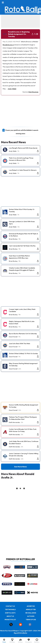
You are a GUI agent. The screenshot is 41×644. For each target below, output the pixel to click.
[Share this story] (32, 34)
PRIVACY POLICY (10, 619)
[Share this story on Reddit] (37, 34)
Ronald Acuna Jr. (8, 45)
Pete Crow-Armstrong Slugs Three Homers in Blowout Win (21, 159)
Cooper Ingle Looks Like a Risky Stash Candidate (22, 310)
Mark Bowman (33, 92)
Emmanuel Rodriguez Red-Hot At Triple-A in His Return (23, 235)
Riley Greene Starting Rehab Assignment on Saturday (23, 364)
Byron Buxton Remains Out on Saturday (23, 334)
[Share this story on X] (35, 34)
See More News (20, 467)
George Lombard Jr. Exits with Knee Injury (22, 222)
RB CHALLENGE (30, 613)
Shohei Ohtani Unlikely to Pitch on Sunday (23, 353)
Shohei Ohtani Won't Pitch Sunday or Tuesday (21, 210)
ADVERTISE (31, 606)
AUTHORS (30, 616)
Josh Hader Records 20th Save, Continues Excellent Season (23, 442)
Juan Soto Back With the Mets (19, 343)
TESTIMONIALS (10, 609)
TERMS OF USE (31, 619)
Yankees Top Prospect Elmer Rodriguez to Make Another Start (23, 418)
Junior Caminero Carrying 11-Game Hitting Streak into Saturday (23, 454)
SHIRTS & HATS (10, 613)
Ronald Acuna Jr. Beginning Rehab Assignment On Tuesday (19, 34)
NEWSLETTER (31, 609)
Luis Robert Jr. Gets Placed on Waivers (22, 170)
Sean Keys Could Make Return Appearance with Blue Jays (19, 257)
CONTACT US (10, 606)
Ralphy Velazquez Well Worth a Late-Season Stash (22, 322)
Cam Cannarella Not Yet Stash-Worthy (22, 246)
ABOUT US (10, 616)
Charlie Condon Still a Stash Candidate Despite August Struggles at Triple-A (22, 269)
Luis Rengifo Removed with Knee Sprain (23, 148)
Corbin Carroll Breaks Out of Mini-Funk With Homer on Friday (22, 430)
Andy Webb (12, 89)
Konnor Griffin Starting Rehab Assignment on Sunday (23, 406)
